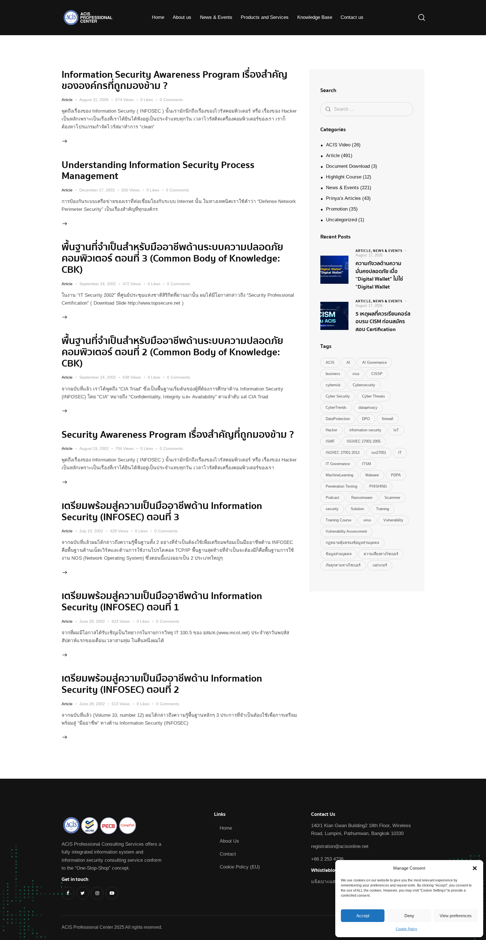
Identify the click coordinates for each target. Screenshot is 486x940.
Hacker (331, 430)
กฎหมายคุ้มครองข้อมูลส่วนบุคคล (352, 543)
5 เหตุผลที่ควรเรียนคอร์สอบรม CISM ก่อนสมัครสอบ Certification (383, 322)
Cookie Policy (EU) (240, 867)
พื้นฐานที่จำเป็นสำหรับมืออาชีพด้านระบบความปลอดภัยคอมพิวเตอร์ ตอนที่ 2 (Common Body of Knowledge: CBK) (172, 352)
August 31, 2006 (94, 99)
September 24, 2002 (97, 284)
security (332, 509)
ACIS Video (338, 145)
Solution (357, 509)
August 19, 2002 (94, 448)
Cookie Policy (406, 929)
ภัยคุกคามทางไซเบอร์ (343, 565)
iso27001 (379, 452)
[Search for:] (366, 109)
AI (348, 362)
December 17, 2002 (97, 190)
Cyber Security (338, 396)
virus (367, 520)
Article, (364, 251)
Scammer (392, 497)
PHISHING (378, 486)
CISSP (376, 374)
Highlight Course (343, 177)
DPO (366, 419)
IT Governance (338, 464)
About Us (229, 841)
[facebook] (68, 893)
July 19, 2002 (91, 531)
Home (226, 828)
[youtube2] (111, 893)
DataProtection (338, 419)
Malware (372, 475)
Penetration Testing (341, 486)
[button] (475, 868)
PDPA (396, 475)
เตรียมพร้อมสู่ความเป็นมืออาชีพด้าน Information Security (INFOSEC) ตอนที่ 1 (162, 601)
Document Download (348, 166)
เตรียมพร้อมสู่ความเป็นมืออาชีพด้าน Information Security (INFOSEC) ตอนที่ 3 (162, 511)
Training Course (338, 520)
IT (400, 452)
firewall (387, 419)
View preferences (456, 915)
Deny (409, 915)
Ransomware (361, 497)
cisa (355, 374)
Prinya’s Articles (343, 198)
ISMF (330, 441)
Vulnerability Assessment (346, 531)
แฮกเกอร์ (380, 565)
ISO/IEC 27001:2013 (342, 452)
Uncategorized (341, 219)
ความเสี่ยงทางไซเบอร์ (381, 554)
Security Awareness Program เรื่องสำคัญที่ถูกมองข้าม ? (178, 435)
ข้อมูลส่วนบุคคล (339, 554)
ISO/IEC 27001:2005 (364, 441)
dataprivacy (368, 407)
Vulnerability (393, 520)
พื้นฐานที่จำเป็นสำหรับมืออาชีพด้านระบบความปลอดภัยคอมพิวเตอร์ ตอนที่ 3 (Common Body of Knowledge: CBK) (172, 258)
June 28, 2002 (92, 621)
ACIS (330, 362)
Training (382, 509)
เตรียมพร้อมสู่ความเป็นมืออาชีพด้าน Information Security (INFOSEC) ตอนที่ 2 (162, 684)
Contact (228, 854)
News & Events (342, 187)
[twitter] (82, 893)
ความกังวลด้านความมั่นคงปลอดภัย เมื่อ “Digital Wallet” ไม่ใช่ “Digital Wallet (379, 275)
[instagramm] (97, 893)
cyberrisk (333, 385)
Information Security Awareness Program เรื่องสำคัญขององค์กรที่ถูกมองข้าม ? (174, 80)
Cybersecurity (364, 385)
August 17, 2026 (369, 255)
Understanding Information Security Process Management (158, 170)
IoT (396, 430)
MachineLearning (339, 475)
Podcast (332, 497)
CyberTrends (336, 407)
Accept (362, 915)
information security (365, 430)
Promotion (337, 209)
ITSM (366, 464)
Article (67, 99)
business (333, 374)
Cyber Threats (373, 396)
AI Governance (374, 362)
